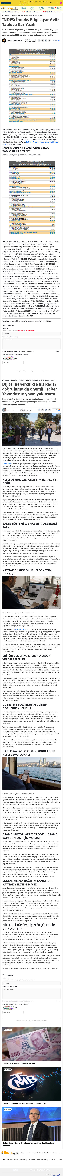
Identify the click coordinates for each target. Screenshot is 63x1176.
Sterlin (41, 7)
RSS (16, 1170)
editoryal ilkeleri (20, 629)
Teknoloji (33, 2)
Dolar (23, 7)
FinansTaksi (6, 15)
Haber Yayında (7, 464)
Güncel (21, 2)
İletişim (57, 3)
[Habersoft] (56, 1175)
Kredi (38, 2)
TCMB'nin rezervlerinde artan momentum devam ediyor (25, 1103)
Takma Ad (5, 328)
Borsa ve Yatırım (24, 4)
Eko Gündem (44, 2)
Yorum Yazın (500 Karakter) (10, 337)
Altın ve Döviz (52, 1159)
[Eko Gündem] (31, 1044)
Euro (32, 7)
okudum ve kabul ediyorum (19, 351)
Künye (52, 3)
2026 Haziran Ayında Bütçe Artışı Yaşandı (19, 1063)
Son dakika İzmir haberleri (10, 1159)
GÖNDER (58, 351)
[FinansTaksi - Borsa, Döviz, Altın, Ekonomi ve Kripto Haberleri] (10, 1153)
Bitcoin (51, 7)
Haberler (26, 2)
